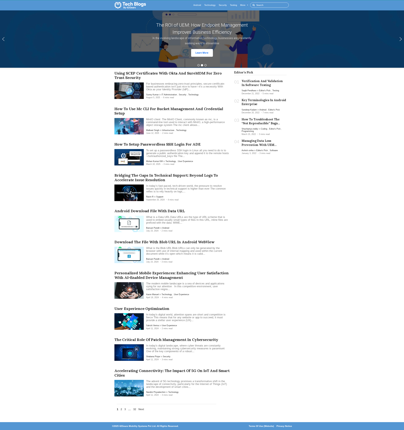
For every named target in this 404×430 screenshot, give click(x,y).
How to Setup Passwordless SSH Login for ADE (157, 144)
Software (274, 150)
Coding (264, 129)
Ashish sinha (247, 150)
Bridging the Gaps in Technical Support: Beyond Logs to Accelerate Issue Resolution (166, 177)
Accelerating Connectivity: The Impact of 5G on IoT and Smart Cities (172, 373)
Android (197, 5)
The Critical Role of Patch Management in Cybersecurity (166, 339)
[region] (202, 39)
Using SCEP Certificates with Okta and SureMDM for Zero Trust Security (168, 75)
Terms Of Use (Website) (261, 426)
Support (159, 197)
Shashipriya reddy (250, 129)
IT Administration (169, 94)
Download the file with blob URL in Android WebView (164, 242)
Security (223, 5)
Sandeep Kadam (249, 110)
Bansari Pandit (153, 228)
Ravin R (149, 197)
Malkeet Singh (152, 130)
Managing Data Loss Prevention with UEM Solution (258, 144)
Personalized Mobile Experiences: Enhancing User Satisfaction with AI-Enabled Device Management (171, 275)
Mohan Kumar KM (154, 161)
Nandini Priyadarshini (155, 392)
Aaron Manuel (152, 294)
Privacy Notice (284, 426)
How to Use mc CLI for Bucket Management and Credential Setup (168, 111)
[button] (202, 39)
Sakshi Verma (152, 325)
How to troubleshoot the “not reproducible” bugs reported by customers (261, 123)
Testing (233, 5)
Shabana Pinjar (153, 356)
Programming (248, 131)
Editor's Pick (264, 90)
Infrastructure (168, 130)
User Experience (185, 161)
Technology (210, 5)
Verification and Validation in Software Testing (262, 83)
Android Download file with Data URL (149, 210)
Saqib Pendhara (249, 90)
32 (134, 409)
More (242, 5)
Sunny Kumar (152, 94)
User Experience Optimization (141, 308)
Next (141, 409)
